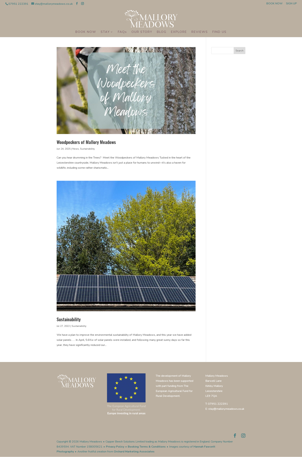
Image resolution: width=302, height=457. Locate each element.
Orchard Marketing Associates (134, 452)
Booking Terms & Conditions (147, 447)
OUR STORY (141, 32)
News (75, 148)
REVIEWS (199, 32)
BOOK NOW (274, 3)
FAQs (122, 32)
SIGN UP (291, 3)
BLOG (161, 32)
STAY (105, 32)
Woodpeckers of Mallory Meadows (86, 142)
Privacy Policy (115, 447)
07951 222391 (18, 4)
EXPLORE (179, 32)
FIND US (219, 32)
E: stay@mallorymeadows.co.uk (224, 409)
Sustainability (87, 148)
